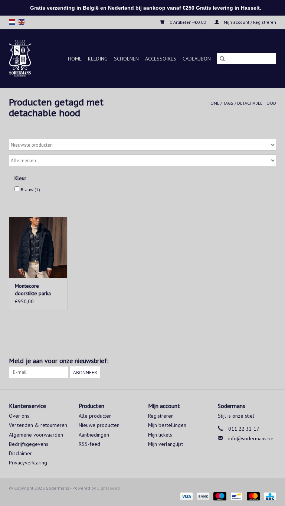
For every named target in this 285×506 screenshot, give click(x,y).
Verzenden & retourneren (38, 425)
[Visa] (185, 496)
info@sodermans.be (250, 438)
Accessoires (160, 58)
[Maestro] (219, 496)
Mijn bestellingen (167, 425)
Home (75, 58)
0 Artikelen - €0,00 (187, 22)
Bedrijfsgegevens (28, 444)
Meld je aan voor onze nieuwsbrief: (58, 361)
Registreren (161, 415)
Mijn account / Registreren (249, 22)
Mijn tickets (160, 434)
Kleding (98, 58)
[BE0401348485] (22, 58)
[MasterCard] (252, 496)
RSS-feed (89, 444)
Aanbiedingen (94, 434)
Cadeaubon (197, 58)
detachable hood (256, 103)
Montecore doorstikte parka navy (33, 290)
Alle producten (95, 415)
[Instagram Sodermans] (270, 361)
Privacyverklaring (28, 462)
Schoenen (126, 58)
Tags (228, 103)
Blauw (30, 189)
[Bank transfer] (202, 496)
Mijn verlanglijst (165, 444)
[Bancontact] (235, 496)
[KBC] (268, 496)
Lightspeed (108, 488)
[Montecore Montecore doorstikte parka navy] (38, 247)
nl (12, 22)
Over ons (19, 415)
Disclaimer (20, 453)
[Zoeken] (222, 59)
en (21, 22)
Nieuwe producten (99, 425)
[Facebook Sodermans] (257, 361)
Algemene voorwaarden (36, 434)
